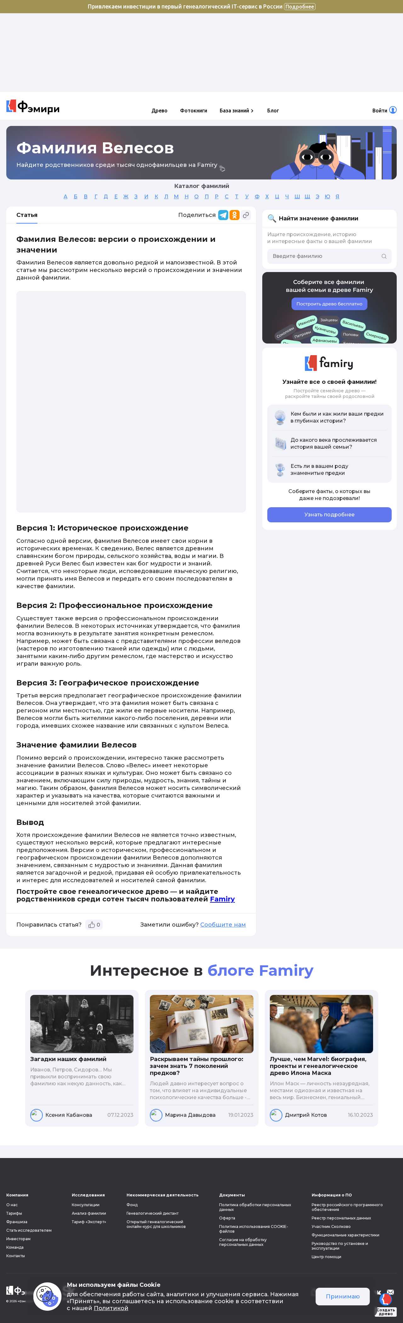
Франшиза (16, 1221)
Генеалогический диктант (153, 1213)
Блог (273, 110)
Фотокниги (193, 110)
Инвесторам (18, 1238)
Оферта (227, 1218)
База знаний (234, 110)
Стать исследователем (29, 1230)
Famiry (222, 899)
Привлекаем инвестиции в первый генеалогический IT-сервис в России (201, 6)
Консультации (85, 1204)
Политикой (111, 1308)
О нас (12, 1204)
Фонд (132, 1204)
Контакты (15, 1255)
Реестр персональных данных (341, 1218)
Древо (159, 110)
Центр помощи (326, 1256)
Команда (15, 1247)
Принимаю (343, 1296)
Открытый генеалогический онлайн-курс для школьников (156, 1224)
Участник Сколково (331, 1226)
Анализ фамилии (89, 1213)
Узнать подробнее (329, 515)
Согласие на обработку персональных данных (243, 1242)
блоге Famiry (260, 970)
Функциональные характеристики (345, 1235)
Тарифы (14, 1213)
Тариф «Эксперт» (89, 1221)
